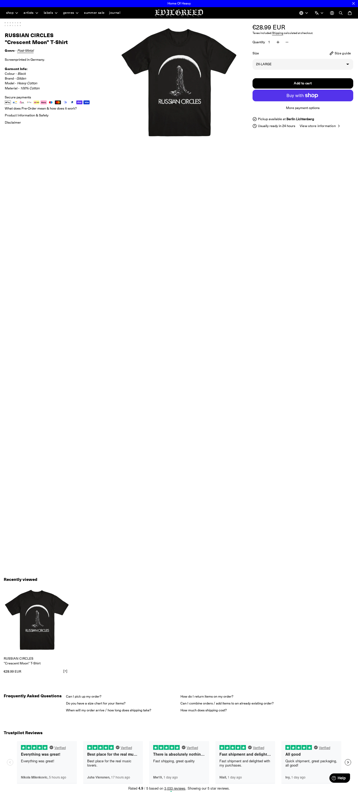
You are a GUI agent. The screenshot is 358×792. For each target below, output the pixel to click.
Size (256, 53)
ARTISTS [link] (29, 13)
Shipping (277, 33)
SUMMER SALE (94, 12)
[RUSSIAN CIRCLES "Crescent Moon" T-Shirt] (37, 620)
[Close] (353, 3)
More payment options (303, 108)
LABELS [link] (48, 13)
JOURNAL (114, 12)
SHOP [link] (10, 13)
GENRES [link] (68, 13)
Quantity (259, 42)
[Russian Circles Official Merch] (18, 24)
